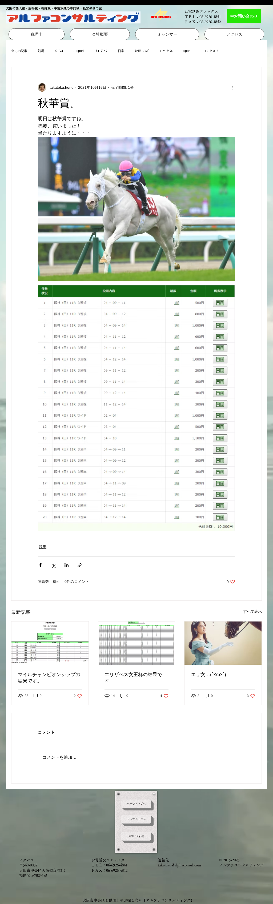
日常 (121, 51)
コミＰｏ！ (211, 51)
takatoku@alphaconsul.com (179, 865)
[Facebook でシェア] (40, 565)
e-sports (79, 51)
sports (187, 51)
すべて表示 (252, 611)
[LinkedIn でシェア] (66, 565)
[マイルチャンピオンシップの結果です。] (50, 643)
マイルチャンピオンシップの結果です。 (49, 678)
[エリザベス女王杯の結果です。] (136, 643)
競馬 (41, 51)
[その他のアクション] (232, 87)
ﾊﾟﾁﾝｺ (59, 51)
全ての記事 (19, 51)
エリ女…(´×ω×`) (208, 674)
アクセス (26, 860)
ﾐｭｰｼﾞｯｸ (101, 51)
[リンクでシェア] (79, 565)
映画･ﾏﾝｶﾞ (142, 51)
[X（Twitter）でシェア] (53, 565)
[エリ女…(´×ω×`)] (223, 643)
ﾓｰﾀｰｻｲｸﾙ (166, 51)
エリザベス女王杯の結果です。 (133, 678)
